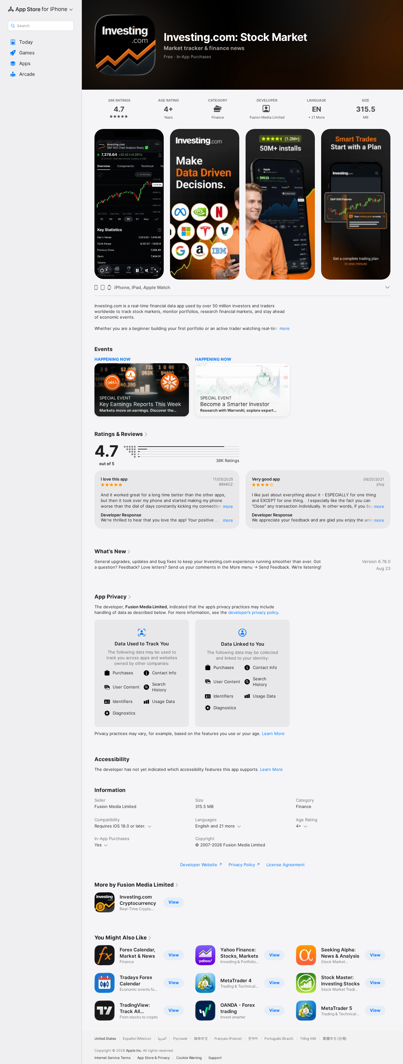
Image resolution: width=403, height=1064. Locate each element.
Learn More (273, 733)
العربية (162, 1038)
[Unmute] (146, 271)
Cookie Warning (189, 1058)
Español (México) (137, 1038)
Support (215, 1058)
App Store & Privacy (153, 1058)
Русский (180, 1038)
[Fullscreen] (156, 271)
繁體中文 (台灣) (335, 1038)
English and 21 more (215, 825)
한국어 (253, 1038)
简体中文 (201, 1038)
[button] (40, 42)
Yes (98, 844)
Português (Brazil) (278, 1038)
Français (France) (228, 1038)
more (285, 328)
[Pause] (137, 271)
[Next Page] (396, 204)
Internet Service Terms (112, 1058)
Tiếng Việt (308, 1038)
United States (105, 1038)
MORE (228, 506)
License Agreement (285, 864)
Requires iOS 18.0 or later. (119, 825)
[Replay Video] (102, 271)
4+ (298, 825)
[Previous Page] (88, 204)
